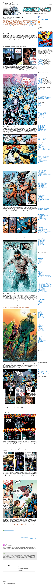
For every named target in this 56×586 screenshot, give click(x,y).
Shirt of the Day (40, 238)
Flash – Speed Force (41, 172)
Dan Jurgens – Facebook (42, 106)
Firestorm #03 (40, 76)
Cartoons (39, 260)
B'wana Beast (40, 257)
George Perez (40, 116)
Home (51, 4)
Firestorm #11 (40, 84)
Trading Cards (40, 343)
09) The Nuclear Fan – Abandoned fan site (44, 97)
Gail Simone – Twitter (41, 114)
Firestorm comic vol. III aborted (42, 291)
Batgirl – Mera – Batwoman (42, 148)
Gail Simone (40, 302)
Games (39, 303)
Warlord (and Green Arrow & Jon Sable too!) (44, 207)
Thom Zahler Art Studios (41, 244)
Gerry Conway (40, 118)
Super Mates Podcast (41, 240)
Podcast (39, 327)
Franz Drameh (40, 298)
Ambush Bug (40, 144)
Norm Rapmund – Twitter (42, 129)
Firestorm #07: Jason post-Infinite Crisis (44, 282)
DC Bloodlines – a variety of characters (44, 163)
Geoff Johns (40, 305)
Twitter (23, 25)
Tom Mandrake (40, 341)
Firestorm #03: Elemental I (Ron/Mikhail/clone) (45, 277)
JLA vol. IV (39, 65)
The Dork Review (40, 243)
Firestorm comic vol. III (41, 290)
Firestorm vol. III (40, 64)
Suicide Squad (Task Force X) (42, 198)
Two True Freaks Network (42, 246)
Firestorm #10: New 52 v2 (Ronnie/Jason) (44, 285)
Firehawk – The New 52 (41, 274)
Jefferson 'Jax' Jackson (41, 313)
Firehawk (39, 273)
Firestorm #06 (40, 79)
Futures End (40, 301)
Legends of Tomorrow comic (42, 70)
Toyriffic (39, 245)
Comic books (40, 261)
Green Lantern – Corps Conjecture (43, 176)
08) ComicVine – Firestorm (42, 96)
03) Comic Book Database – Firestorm (44, 90)
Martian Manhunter (41, 186)
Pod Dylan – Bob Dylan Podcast (43, 232)
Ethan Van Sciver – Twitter (42, 112)
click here (31, 21)
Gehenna (39, 304)
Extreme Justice (40, 61)
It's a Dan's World (40, 230)
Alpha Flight (40, 143)
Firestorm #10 (40, 83)
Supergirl (39, 200)
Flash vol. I (39, 58)
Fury (39, 300)
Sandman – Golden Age (41, 195)
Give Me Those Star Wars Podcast (43, 229)
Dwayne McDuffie (41, 270)
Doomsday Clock (40, 269)
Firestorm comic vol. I (41, 288)
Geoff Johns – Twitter (41, 115)
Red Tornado (40, 194)
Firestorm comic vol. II (41, 289)
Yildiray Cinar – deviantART (42, 137)
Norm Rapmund (40, 325)
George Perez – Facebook (42, 117)
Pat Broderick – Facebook (42, 130)
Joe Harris (39, 315)
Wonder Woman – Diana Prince (43, 209)
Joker (39, 181)
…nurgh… (39, 213)
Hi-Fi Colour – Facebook (42, 119)
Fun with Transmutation (41, 299)
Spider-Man (40, 197)
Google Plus (31, 25)
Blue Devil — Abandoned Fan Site (43, 157)
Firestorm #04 (40, 77)
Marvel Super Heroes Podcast (42, 187)
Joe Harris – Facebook (41, 125)
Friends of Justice (40, 227)
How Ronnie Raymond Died (46, 373)
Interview (39, 310)
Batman (39, 150)
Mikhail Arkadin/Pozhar (41, 323)
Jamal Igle (39, 123)
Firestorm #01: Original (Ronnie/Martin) (44, 275)
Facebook (26, 25)
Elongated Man (40, 169)
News (39, 324)
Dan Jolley (39, 105)
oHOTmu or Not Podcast (42, 188)
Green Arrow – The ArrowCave (42, 175)
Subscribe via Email (44, 24)
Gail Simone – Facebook (42, 113)
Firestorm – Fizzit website (42, 170)
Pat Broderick (40, 326)
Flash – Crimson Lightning (42, 171)
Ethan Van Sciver (40, 271)
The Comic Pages (41, 242)
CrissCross (40, 104)
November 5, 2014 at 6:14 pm (9, 553)
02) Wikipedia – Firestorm (42, 89)
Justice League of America (42, 184)
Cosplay (39, 262)
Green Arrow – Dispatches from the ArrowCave (45, 174)
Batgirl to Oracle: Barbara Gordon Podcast (44, 149)
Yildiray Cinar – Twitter (41, 139)
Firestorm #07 (40, 80)
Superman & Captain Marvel (42, 202)
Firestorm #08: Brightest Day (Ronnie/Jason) (44, 283)
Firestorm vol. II (40, 60)
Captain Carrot (40, 161)
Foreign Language (41, 297)
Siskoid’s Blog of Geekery (42, 239)
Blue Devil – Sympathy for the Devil (43, 156)
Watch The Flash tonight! (7, 537)
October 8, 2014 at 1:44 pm (8, 545)
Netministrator (40, 363)
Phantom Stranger (41, 189)
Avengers (39, 147)
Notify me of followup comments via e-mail (9, 583)
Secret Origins (40, 196)
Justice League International (42, 183)
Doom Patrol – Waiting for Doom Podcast (44, 168)
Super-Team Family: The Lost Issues (43, 199)
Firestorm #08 (40, 81)
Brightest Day (40, 259)
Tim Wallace (9, 18)
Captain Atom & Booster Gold (42, 160)
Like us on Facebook (45, 17)
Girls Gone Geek (40, 228)
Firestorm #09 (40, 82)
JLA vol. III (39, 62)
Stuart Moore (40, 339)
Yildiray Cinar (40, 348)
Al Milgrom (39, 103)
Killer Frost (39, 318)
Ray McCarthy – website (42, 132)
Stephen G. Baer (40, 370)
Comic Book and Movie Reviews (43, 215)
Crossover (39, 264)
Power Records (40, 329)
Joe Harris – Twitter (41, 126)
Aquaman (39, 145)
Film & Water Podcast (41, 225)
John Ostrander (40, 128)
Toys (39, 342)
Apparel (39, 256)
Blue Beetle (40, 155)
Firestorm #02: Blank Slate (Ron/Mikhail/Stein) (45, 276)
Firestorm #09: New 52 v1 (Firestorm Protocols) (45, 284)
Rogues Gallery (40, 335)
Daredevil (39, 162)
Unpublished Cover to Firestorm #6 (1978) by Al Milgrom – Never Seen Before (44, 369)
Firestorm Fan (9, 3)
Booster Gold (40, 158)
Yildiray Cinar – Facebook (42, 138)
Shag (39, 365)
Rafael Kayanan (40, 131)
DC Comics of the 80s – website (43, 220)
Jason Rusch (40, 312)
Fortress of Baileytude (41, 226)
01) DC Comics (40, 88)
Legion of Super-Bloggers (9, 25)
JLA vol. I (39, 59)
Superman (39, 201)
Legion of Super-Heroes (41, 185)
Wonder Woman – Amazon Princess (43, 208)
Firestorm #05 (40, 78)
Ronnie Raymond (41, 336)
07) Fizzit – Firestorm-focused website (43, 95)
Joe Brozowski (40, 124)
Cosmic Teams (40, 217)
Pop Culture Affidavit (41, 233)
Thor (39, 206)
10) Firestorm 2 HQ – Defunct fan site (43, 98)
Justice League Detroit (41, 182)
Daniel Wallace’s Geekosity (42, 218)
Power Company (40, 63)
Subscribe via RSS (44, 21)
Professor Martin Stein (41, 330)
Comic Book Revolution (41, 216)
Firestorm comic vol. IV (41, 292)
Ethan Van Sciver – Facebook (42, 111)
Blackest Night (40, 258)
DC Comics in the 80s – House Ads (43, 219)
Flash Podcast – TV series (42, 173)
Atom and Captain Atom (41, 146)
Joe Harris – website (41, 127)
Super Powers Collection (42, 340)
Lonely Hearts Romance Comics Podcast (44, 231)
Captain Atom (40, 159)
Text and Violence (41, 241)
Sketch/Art (39, 338)
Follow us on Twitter (44, 19)
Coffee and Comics (41, 214)
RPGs (39, 337)
